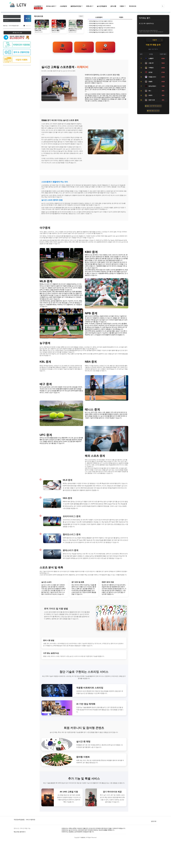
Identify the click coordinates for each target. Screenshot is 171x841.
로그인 (28, 18)
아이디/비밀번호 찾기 (14, 25)
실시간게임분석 (102, 6)
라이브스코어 (50, 6)
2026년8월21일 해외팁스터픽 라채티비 (100, 25)
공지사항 (113, 6)
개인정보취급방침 (19, 819)
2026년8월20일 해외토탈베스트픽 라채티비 (101, 32)
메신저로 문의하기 (20, 832)
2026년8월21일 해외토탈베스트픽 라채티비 (101, 23)
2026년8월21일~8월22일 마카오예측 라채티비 (102, 27)
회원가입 (5, 25)
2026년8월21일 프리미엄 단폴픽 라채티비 (101, 21)
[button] (163, 6)
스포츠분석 (63, 6)
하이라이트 (132, 6)
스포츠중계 (37, 7)
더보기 (81, 16)
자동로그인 (28, 25)
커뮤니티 (89, 6)
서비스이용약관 (30, 819)
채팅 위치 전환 (18, 32)
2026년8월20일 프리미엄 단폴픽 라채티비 (101, 30)
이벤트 (122, 6)
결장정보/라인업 (76, 6)
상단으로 (153, 821)
